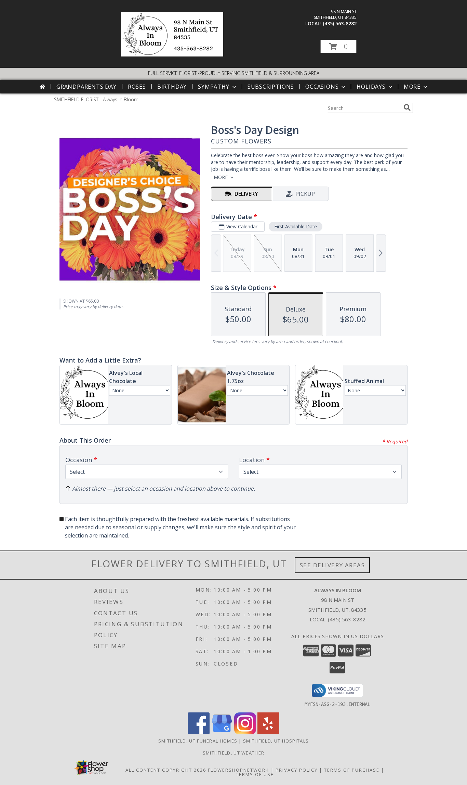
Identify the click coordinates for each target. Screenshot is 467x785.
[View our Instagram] (245, 732)
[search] (407, 107)
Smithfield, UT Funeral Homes (197, 741)
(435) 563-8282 (340, 23)
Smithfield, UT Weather (234, 753)
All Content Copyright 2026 (165, 770)
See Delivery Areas (332, 565)
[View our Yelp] (268, 732)
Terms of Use (255, 774)
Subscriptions (271, 86)
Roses (137, 86)
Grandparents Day (86, 86)
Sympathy (213, 86)
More (412, 86)
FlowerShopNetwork (238, 770)
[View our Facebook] (199, 732)
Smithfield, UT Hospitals (276, 741)
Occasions (321, 86)
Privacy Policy (297, 770)
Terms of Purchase (351, 770)
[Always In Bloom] (172, 54)
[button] (338, 46)
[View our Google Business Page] (222, 732)
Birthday (172, 86)
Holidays (371, 86)
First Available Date (295, 226)
